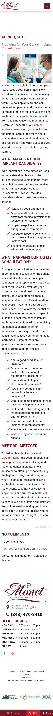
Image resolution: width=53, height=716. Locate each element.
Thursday (8, 642)
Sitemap (26, 674)
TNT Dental (41, 680)
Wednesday (9, 637)
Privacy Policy (26, 677)
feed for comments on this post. (24, 548)
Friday (6, 646)
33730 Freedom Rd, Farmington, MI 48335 (24, 607)
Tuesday (7, 633)
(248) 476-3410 (27, 614)
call (45, 493)
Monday (7, 625)
